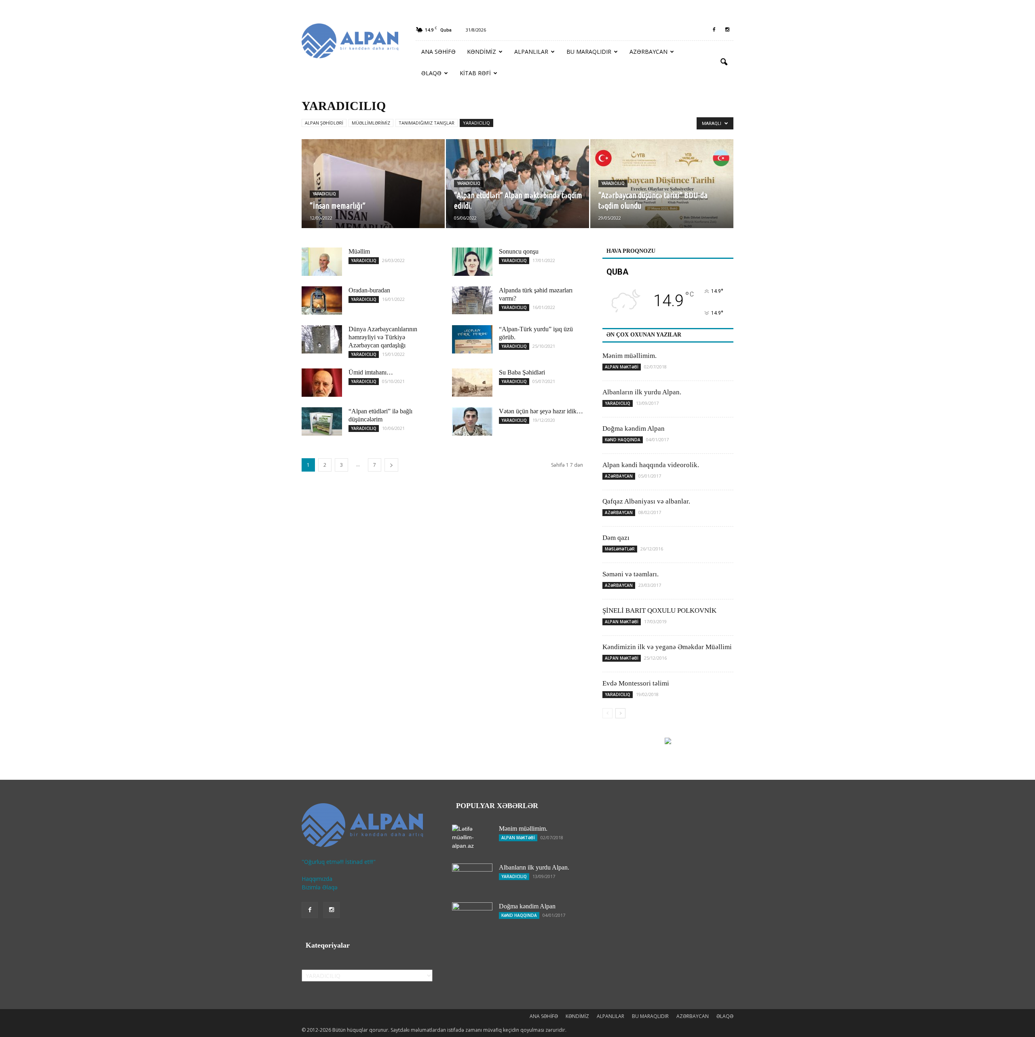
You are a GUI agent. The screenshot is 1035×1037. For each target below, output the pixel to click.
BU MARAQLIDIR (588, 51)
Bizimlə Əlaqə (320, 887)
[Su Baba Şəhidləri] (472, 382)
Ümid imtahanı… (371, 372)
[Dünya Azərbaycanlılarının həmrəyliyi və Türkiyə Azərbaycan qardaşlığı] (322, 339)
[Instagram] (727, 30)
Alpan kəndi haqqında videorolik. (650, 465)
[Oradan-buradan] (322, 300)
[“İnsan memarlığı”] (373, 183)
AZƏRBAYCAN (648, 51)
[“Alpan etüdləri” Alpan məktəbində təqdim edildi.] (517, 183)
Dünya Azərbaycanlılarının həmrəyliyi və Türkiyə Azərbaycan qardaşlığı (383, 337)
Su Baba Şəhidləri (522, 372)
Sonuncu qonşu (519, 251)
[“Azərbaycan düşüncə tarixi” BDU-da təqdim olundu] (661, 183)
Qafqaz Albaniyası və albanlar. (646, 501)
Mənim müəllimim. (629, 356)
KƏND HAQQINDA (622, 439)
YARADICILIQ (476, 123)
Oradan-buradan (369, 290)
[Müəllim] (322, 262)
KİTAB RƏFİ (475, 73)
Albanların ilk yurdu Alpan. (641, 392)
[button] (723, 62)
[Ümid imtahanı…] (322, 382)
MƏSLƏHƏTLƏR (620, 549)
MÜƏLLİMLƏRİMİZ (371, 123)
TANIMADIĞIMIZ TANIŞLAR (426, 123)
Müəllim (359, 251)
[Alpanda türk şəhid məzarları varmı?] (472, 300)
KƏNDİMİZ (481, 51)
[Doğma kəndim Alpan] (472, 916)
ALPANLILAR (531, 51)
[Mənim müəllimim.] (472, 839)
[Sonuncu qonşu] (472, 262)
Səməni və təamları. (630, 574)
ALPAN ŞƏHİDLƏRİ (324, 123)
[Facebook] (714, 30)
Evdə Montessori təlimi (635, 683)
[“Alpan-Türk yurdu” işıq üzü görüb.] (472, 339)
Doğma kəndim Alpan (633, 428)
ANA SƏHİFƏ (438, 51)
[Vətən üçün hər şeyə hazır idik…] (472, 421)
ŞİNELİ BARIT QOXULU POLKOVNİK (659, 610)
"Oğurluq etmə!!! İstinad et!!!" (339, 862)
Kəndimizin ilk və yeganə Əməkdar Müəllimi (667, 647)
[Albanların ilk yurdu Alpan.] (472, 877)
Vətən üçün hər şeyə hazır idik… (541, 411)
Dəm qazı (615, 538)
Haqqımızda (317, 879)
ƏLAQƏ (431, 73)
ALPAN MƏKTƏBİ (621, 367)
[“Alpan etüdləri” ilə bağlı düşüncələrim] (322, 421)
